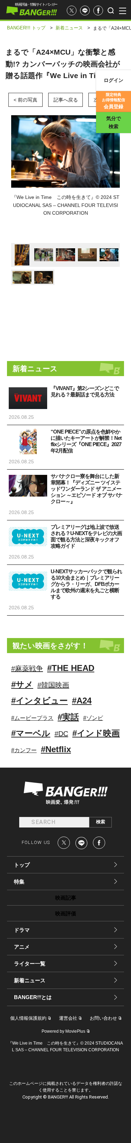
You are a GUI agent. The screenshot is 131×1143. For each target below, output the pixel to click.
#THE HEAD (70, 668)
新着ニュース (29, 980)
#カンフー (24, 750)
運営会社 (68, 1018)
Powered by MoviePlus (63, 1031)
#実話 (68, 717)
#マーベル (30, 733)
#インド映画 (96, 733)
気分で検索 (113, 122)
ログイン (113, 80)
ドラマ (22, 930)
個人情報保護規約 (28, 1018)
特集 (19, 882)
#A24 (82, 700)
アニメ (22, 947)
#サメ (22, 684)
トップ (22, 865)
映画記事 (65, 898)
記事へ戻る (65, 100)
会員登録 (113, 100)
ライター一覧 (29, 964)
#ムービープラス (32, 718)
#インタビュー (39, 700)
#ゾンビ (93, 718)
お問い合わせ (103, 1018)
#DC (61, 733)
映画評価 (65, 913)
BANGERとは (33, 997)
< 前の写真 (25, 100)
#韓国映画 (53, 685)
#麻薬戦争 (27, 668)
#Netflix (56, 749)
